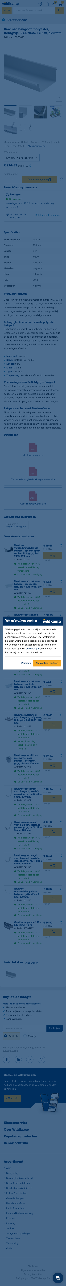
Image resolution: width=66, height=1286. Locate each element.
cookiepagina (33, 648)
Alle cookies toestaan (47, 663)
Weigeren (26, 663)
